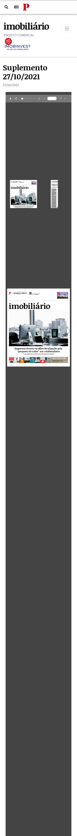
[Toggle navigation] (67, 28)
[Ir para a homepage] (26, 7)
